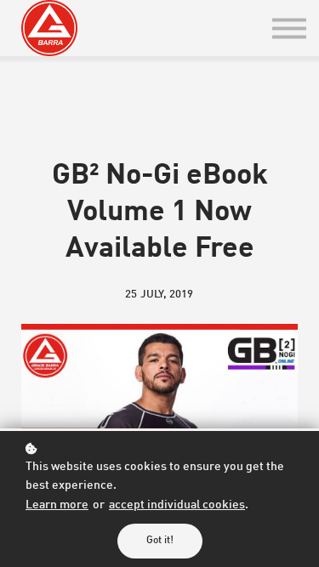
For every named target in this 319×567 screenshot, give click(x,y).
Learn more (57, 505)
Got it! (160, 541)
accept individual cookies (177, 505)
